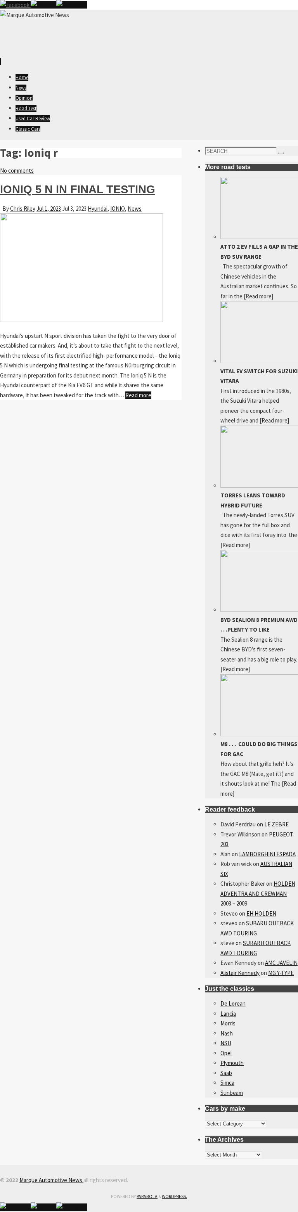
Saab (226, 1073)
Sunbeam (231, 1092)
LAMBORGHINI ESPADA (267, 854)
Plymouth (232, 1063)
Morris (228, 1023)
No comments (17, 170)
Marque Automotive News (51, 1180)
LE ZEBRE (276, 824)
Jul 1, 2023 (48, 208)
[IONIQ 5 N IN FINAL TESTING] (81, 320)
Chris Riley (22, 208)
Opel (226, 1053)
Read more (138, 395)
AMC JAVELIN (281, 962)
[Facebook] (15, 5)
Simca (227, 1082)
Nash (226, 1033)
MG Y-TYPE (281, 973)
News (135, 208)
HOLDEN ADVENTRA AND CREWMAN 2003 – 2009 (257, 893)
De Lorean (233, 1003)
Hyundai (97, 208)
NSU (225, 1043)
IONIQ (117, 208)
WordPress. (174, 1196)
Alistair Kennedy (240, 973)
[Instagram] (71, 5)
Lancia (228, 1013)
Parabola (147, 1196)
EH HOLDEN (261, 913)
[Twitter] (43, 5)
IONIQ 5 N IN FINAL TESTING (77, 189)
